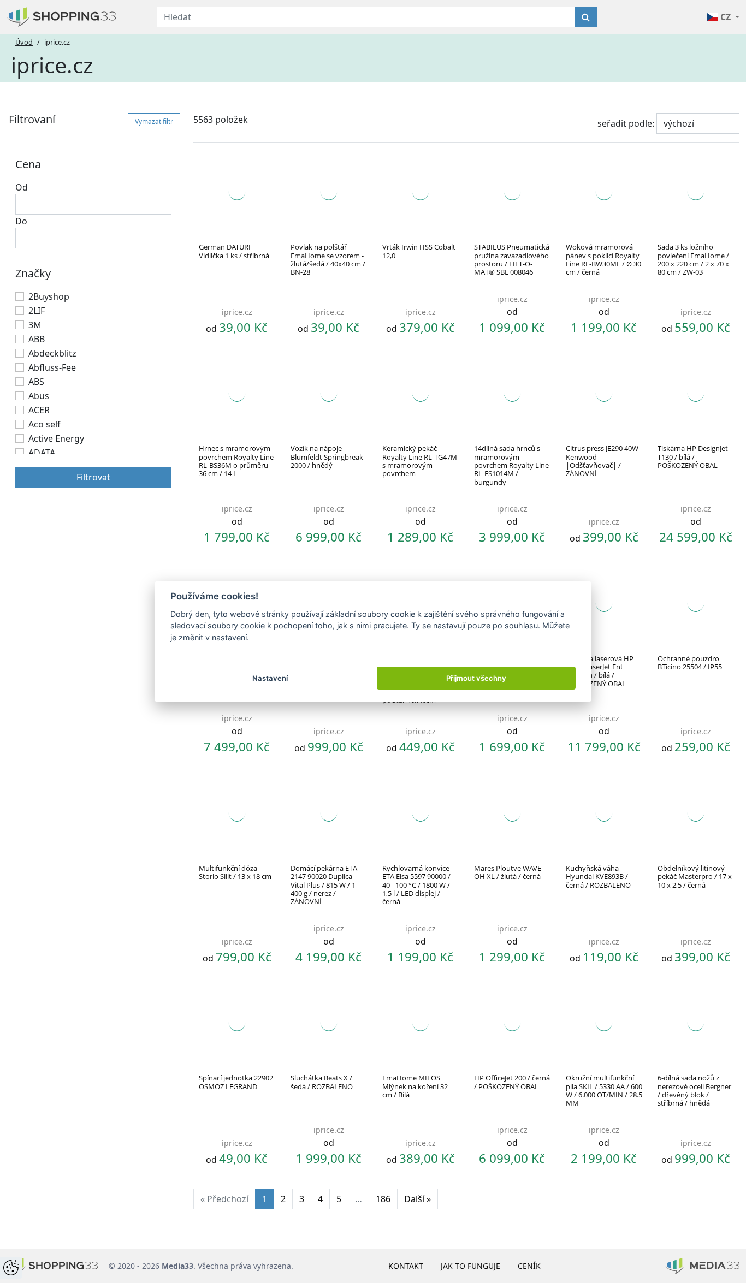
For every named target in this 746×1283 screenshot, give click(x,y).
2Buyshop (48, 296)
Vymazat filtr (154, 121)
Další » (417, 1199)
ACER (39, 410)
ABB (36, 339)
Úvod (24, 42)
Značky (33, 273)
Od (21, 187)
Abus (38, 396)
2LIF (36, 311)
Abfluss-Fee (52, 367)
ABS (36, 382)
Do (21, 221)
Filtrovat (93, 477)
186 (383, 1199)
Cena (28, 164)
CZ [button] (725, 17)
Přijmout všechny (476, 678)
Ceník (529, 1266)
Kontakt (405, 1266)
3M (35, 325)
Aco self (44, 424)
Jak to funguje (470, 1266)
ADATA (41, 453)
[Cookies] (11, 1268)
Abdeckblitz (52, 353)
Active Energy (56, 438)
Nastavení (270, 678)
